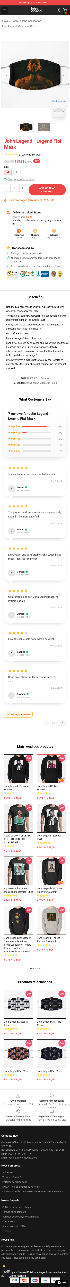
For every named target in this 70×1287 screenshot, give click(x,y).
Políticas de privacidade (14, 1182)
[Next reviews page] (63, 723)
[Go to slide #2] (44, 127)
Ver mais (35, 968)
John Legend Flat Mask (49, 1071)
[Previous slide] (6, 74)
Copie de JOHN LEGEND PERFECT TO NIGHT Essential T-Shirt (17, 839)
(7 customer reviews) (30, 154)
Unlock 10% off (7, 1272)
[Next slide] (63, 74)
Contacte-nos (9, 1221)
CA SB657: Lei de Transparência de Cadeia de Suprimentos (33, 1191)
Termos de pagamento (14, 1212)
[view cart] (65, 10)
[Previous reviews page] (46, 723)
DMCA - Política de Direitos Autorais (21, 1186)
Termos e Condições (12, 1177)
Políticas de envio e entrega (16, 1207)
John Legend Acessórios (26, 21)
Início (4, 21)
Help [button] (64, 1283)
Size (6, 167)
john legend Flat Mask (16, 1071)
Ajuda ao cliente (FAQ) (14, 1226)
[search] (60, 10)
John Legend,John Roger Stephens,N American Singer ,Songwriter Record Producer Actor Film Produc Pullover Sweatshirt (18, 945)
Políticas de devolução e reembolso (20, 1216)
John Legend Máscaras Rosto (19, 26)
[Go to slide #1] (26, 127)
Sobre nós (7, 1172)
